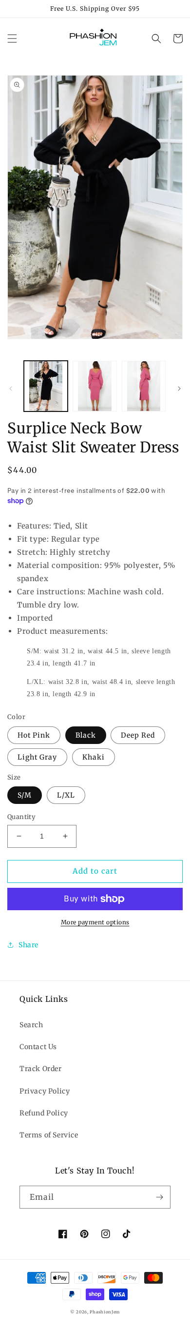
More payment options (95, 922)
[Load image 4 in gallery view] (144, 386)
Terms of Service (48, 1135)
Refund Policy (43, 1113)
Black (86, 735)
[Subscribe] (159, 1197)
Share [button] (28, 944)
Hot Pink (34, 735)
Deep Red (138, 735)
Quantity (21, 817)
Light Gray (37, 757)
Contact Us (38, 1046)
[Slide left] (10, 388)
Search (31, 1024)
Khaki (93, 757)
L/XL (66, 795)
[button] (12, 38)
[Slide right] (179, 388)
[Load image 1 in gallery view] (46, 386)
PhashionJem (105, 1311)
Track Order (40, 1068)
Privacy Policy (44, 1091)
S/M (25, 795)
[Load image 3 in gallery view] (94, 386)
